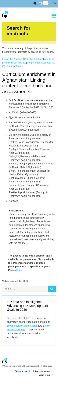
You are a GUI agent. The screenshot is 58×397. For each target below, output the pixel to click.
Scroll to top (44, 375)
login (19, 270)
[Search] (52, 289)
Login (53, 3)
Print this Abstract (33, 59)
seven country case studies (22, 325)
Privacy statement (41, 371)
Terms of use (21, 371)
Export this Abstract (12, 59)
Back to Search (15, 66)
